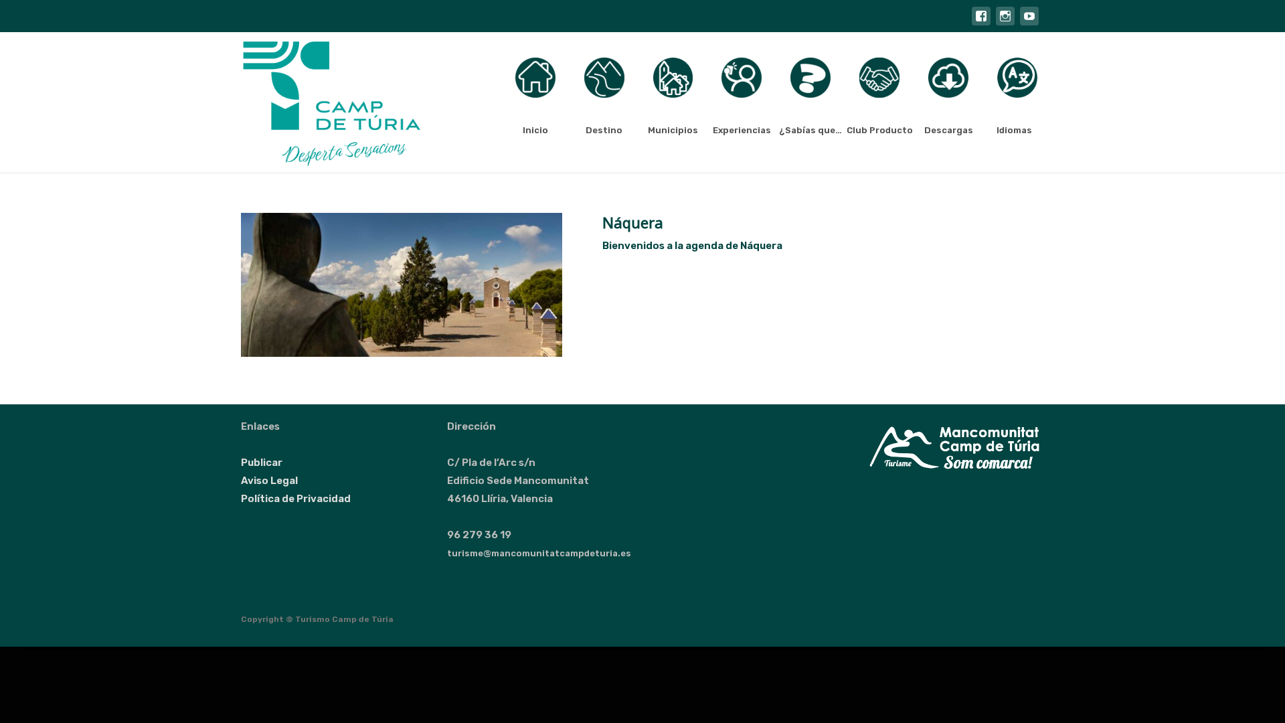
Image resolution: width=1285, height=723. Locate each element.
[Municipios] (673, 77)
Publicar (261, 463)
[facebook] (981, 23)
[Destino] (604, 77)
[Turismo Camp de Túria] (321, 102)
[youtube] (1029, 23)
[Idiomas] (1017, 77)
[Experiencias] (741, 77)
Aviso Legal (269, 481)
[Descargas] (948, 77)
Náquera (632, 222)
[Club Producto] (879, 77)
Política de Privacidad (296, 499)
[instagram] (1005, 23)
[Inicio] (535, 77)
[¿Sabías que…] (810, 77)
